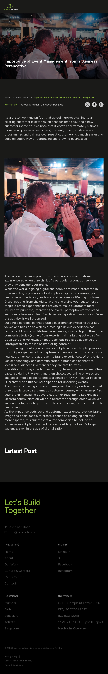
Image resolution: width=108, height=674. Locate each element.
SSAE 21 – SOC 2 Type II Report (80, 622)
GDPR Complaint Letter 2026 (79, 603)
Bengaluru (11, 616)
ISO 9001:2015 (68, 616)
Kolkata (9, 622)
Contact (10, 583)
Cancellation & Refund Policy (18, 660)
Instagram (65, 571)
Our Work (11, 564)
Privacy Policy (10, 656)
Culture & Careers (17, 571)
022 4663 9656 (19, 527)
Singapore (11, 628)
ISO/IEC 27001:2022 (72, 609)
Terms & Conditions (13, 665)
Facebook (65, 564)
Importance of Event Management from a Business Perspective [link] (64, 97)
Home (7, 97)
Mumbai (10, 603)
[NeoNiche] (11, 6)
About (8, 558)
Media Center (22, 97)
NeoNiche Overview (72, 628)
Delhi (8, 609)
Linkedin (64, 552)
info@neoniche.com (23, 532)
